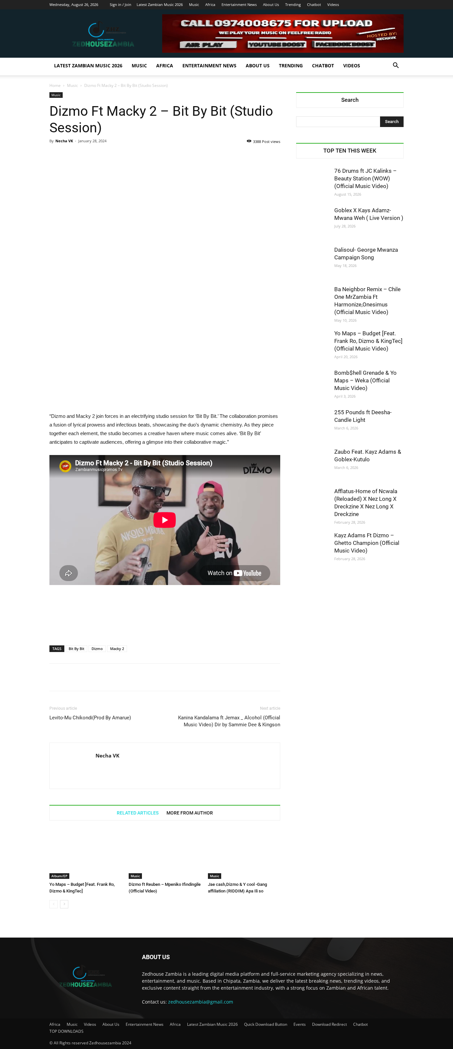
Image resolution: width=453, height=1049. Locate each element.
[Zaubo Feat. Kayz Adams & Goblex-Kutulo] (312, 464)
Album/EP (59, 876)
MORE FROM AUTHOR (189, 813)
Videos (333, 4)
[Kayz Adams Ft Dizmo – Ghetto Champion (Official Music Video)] (312, 548)
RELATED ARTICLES (138, 813)
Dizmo (97, 648)
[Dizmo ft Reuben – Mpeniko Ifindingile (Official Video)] (165, 854)
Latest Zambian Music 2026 (160, 4)
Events (299, 1024)
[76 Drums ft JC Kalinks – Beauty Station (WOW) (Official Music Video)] (312, 183)
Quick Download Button (265, 1024)
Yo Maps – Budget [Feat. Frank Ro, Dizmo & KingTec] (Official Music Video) (368, 341)
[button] (396, 66)
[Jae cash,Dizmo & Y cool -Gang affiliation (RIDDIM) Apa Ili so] (244, 854)
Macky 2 (117, 648)
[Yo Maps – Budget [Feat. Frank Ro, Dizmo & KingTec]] (85, 854)
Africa (210, 4)
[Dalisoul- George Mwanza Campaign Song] (312, 262)
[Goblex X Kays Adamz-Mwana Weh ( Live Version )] (312, 223)
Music (194, 4)
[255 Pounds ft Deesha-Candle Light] (312, 425)
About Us (271, 4)
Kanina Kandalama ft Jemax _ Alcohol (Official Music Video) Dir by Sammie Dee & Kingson (229, 721)
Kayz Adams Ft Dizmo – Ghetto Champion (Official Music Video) (366, 543)
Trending (293, 4)
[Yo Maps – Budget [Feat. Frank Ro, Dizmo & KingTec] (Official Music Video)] (312, 346)
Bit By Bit (76, 648)
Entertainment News (239, 4)
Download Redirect (329, 1024)
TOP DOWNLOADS (66, 1031)
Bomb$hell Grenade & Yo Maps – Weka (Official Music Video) (365, 380)
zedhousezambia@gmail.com (200, 1002)
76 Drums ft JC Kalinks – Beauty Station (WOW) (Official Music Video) (365, 178)
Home (55, 85)
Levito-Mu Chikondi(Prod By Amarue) (90, 718)
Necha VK (64, 140)
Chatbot (314, 4)
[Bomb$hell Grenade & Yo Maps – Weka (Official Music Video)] (312, 385)
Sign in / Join (120, 4)
